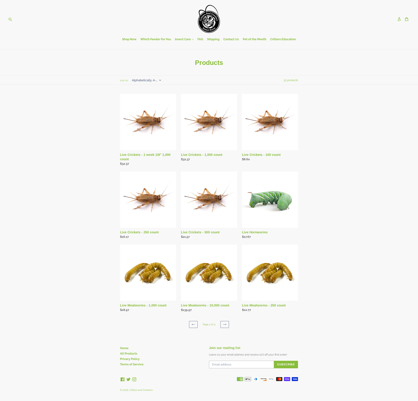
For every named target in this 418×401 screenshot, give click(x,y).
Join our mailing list (224, 348)
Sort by (124, 80)
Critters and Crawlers (141, 390)
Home (124, 348)
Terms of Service (132, 364)
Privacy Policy (130, 359)
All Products (128, 353)
